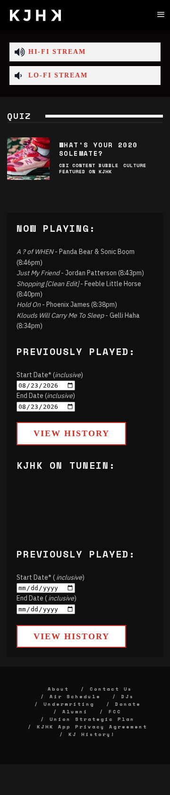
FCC (115, 711)
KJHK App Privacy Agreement (92, 726)
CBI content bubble (89, 165)
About (58, 689)
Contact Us (111, 689)
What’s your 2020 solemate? (98, 149)
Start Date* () (50, 375)
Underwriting (68, 704)
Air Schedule (75, 696)
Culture (134, 165)
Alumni (75, 711)
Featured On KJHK (85, 172)
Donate (128, 704)
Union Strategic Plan (92, 719)
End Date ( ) (46, 598)
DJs (127, 696)
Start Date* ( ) (51, 577)
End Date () (46, 395)
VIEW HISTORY (72, 433)
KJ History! (91, 734)
